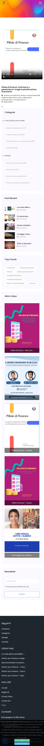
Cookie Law (6, 701)
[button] (40, 2)
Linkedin (5, 637)
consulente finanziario (14, 276)
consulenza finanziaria (14, 279)
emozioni (32, 283)
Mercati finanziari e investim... (13, 662)
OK (22, 740)
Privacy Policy (22, 744)
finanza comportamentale (15, 283)
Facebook (6, 629)
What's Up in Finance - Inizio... (13, 675)
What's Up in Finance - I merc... (14, 667)
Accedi (4, 688)
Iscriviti (22, 594)
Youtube (5, 642)
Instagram (6, 633)
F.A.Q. (4, 705)
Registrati (5, 692)
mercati (9, 272)
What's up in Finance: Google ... (14, 658)
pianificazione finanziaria (25, 272)
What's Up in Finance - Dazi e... (14, 671)
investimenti (11, 268)
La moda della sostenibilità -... (13, 654)
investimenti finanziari (27, 268)
